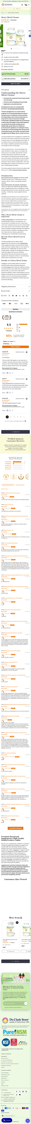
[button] (8, 461)
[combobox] (8, 9)
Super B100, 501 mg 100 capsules (12, 493)
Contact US (4, 1056)
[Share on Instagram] (23, 295)
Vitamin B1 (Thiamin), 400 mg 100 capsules (14, 764)
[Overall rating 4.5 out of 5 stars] (5, 20)
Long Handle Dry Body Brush (11, 543)
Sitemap (3, 1082)
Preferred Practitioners (6, 1065)
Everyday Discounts (5, 1074)
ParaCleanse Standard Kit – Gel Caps (13, 632)
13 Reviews (10, 330)
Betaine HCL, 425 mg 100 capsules (12, 609)
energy (9, 267)
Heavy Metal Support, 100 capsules (10, 185)
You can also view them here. (15, 109)
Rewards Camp (4, 1085)
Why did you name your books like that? (10, 1063)
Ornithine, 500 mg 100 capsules (11, 716)
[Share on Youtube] (16, 295)
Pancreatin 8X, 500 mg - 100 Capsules (13, 598)
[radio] (22, 324)
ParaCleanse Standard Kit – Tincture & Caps (14, 675)
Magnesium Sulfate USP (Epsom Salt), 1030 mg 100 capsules (14, 516)
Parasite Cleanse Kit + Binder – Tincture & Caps (15, 732)
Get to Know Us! (4, 1058)
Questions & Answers (15, 312)
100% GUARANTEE (5, 1072)
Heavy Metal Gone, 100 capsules (9, 177)
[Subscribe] (26, 1003)
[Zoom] (25, 45)
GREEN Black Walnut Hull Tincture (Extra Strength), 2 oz (17, 704)
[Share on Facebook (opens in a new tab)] (7, 373)
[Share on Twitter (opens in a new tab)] (10, 373)
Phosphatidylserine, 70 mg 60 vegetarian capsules (16, 586)
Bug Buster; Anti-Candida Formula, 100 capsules (15, 555)
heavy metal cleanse (7, 219)
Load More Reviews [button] (15, 828)
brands (10, 859)
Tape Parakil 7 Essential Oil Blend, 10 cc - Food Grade (16, 575)
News (2, 1083)
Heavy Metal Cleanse (13, 12)
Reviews (15, 309)
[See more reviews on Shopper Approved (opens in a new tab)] (12, 373)
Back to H (16, 432)
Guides (2, 1067)
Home (2, 12)
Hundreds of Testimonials (7, 1062)
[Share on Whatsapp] (27, 295)
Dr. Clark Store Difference (6, 1060)
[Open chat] (28, 1121)
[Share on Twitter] (20, 295)
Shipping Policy (4, 1076)
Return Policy (4, 1078)
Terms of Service (5, 1080)
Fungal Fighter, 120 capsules (11, 686)
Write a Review (15, 346)
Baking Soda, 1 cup (8, 530)
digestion (16, 850)
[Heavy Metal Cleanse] (10, 896)
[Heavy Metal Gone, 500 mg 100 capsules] (10, 934)
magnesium (23, 185)
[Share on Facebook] (13, 295)
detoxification (24, 243)
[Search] (14, 9)
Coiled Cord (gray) (8, 504)
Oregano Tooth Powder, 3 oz (10, 662)
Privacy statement (14, 1121)
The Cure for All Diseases (10, 753)
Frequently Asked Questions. (19, 170)
